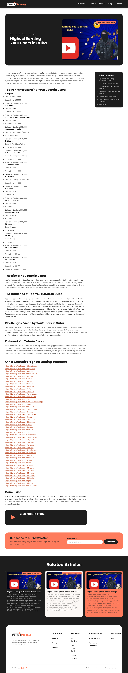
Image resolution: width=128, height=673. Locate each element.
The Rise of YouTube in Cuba (108, 83)
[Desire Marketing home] (16, 4)
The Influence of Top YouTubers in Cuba (109, 87)
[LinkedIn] (26, 668)
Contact (119, 4)
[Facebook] (22, 668)
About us (55, 638)
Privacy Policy (94, 638)
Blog (110, 4)
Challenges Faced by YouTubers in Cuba (109, 92)
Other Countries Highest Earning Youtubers (109, 100)
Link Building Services (74, 648)
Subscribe (111, 542)
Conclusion (102, 104)
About (93, 4)
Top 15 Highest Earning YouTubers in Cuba (106, 80)
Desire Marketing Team (32, 513)
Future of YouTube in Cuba (107, 96)
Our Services (81, 4)
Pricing (101, 4)
